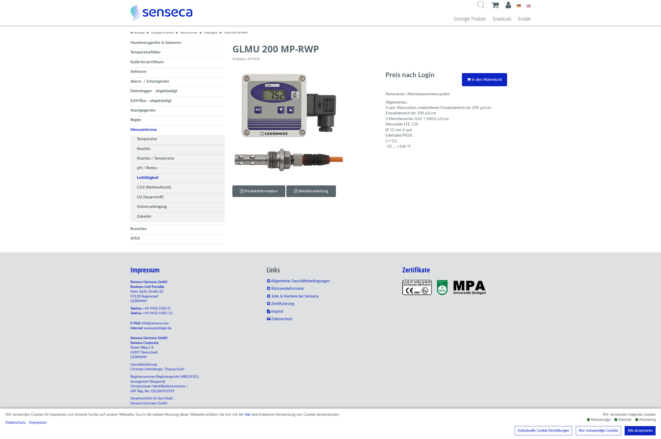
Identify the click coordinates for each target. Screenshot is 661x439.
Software (138, 72)
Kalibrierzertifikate (147, 62)
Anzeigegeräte (142, 110)
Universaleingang (152, 207)
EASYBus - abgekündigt (151, 101)
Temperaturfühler (145, 52)
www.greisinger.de (157, 328)
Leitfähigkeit (148, 178)
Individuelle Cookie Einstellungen (543, 431)
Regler (135, 120)
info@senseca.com (155, 323)
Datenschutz (15, 423)
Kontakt (524, 18)
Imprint (276, 311)
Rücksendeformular (287, 289)
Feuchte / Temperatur (156, 158)
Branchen (138, 229)
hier (248, 415)
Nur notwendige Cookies (598, 431)
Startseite (139, 33)
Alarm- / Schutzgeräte (149, 81)
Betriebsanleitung (312, 191)
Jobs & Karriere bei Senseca (294, 296)
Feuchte (143, 149)
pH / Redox (147, 168)
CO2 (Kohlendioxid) (154, 187)
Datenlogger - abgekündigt (153, 91)
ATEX (135, 238)
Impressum (38, 423)
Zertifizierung (282, 304)
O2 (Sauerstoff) (150, 197)
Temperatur (147, 139)
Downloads (502, 18)
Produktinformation (260, 191)
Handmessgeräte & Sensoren (155, 43)
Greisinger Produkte (470, 18)
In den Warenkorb (486, 80)
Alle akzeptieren (640, 431)
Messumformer (143, 130)
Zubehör (144, 216)
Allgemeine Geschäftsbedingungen (300, 281)
